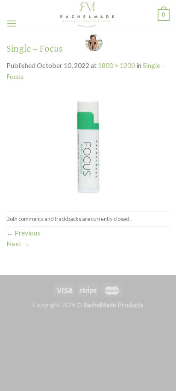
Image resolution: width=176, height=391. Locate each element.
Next (17, 243)
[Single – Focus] (88, 145)
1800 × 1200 (116, 65)
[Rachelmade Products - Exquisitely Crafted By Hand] (87, 15)
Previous (23, 233)
